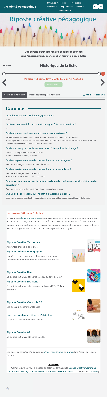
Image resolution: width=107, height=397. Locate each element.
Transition (50, 6)
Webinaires (64, 10)
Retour (8, 65)
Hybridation (76, 3)
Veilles (79, 6)
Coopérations (66, 6)
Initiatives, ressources (56, 3)
